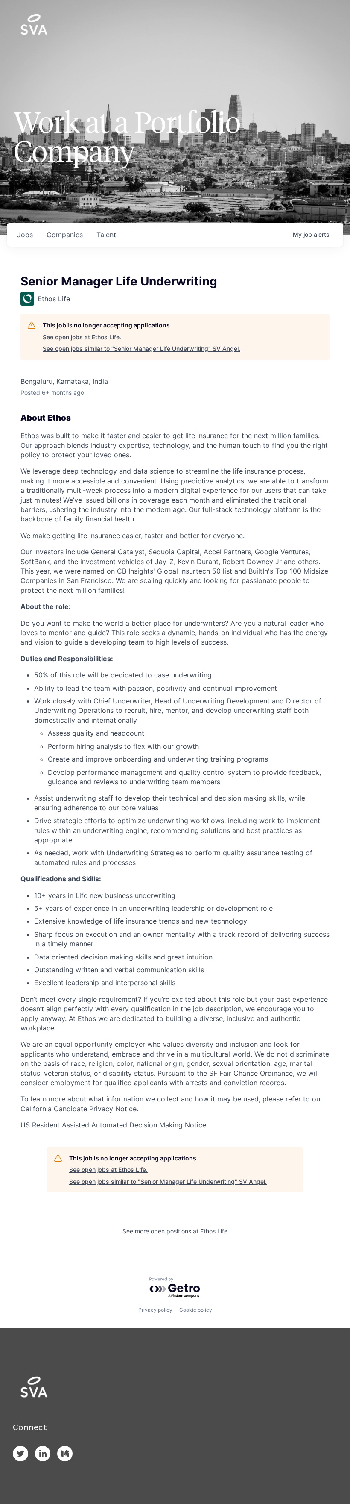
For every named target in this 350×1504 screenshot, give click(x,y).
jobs (25, 234)
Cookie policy (195, 1310)
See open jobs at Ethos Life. (82, 337)
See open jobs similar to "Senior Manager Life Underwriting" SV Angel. (141, 348)
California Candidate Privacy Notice (78, 1108)
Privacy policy (155, 1310)
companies (65, 234)
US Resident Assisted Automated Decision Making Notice (113, 1125)
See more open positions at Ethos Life (175, 1231)
